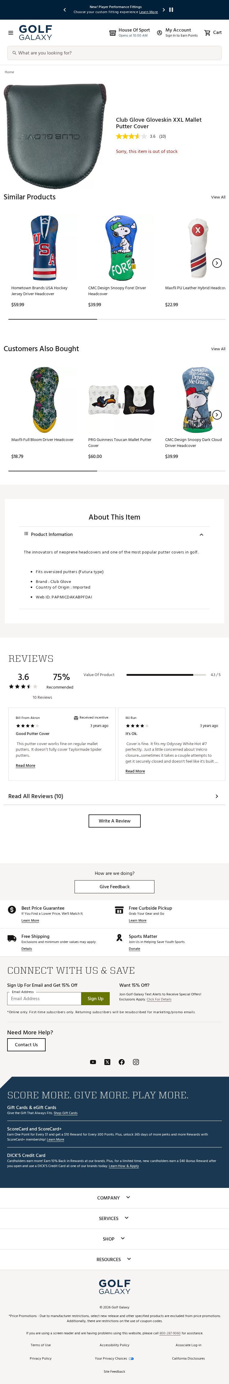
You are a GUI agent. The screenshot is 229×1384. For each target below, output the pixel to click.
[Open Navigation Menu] (10, 32)
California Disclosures (188, 1358)
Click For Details (159, 999)
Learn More (30, 920)
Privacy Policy (41, 1358)
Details (26, 949)
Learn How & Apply (124, 1166)
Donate (134, 949)
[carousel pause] (171, 9)
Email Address (23, 992)
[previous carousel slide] (65, 9)
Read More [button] (25, 766)
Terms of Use (41, 1345)
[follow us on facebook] (121, 1062)
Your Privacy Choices (111, 1358)
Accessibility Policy (114, 1345)
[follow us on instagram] (136, 1062)
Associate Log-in (188, 1345)
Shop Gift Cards (66, 1113)
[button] (217, 263)
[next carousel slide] (164, 9)
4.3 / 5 (216, 675)
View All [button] (218, 197)
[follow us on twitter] (107, 1062)
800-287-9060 (170, 1333)
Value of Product (98, 675)
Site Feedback (114, 1371)
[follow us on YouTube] (93, 1062)
